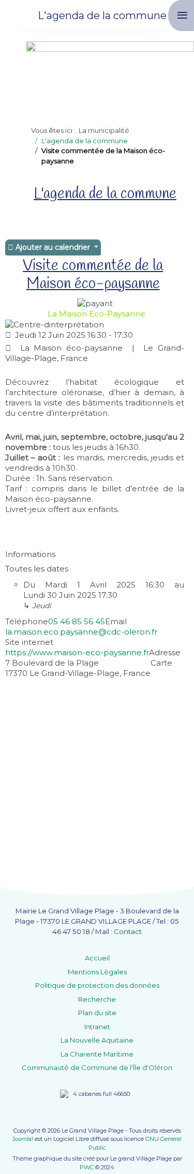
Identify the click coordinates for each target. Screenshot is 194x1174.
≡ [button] (182, 15)
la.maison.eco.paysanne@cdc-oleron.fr (81, 632)
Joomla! (22, 1138)
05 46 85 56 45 (76, 621)
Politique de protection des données (97, 985)
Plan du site (97, 1013)
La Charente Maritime (97, 1054)
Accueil (97, 958)
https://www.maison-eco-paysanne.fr (77, 652)
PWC (87, 1167)
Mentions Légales (97, 972)
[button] (171, 1151)
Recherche (97, 999)
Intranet (97, 1026)
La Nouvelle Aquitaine (97, 1040)
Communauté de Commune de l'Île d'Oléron (97, 1067)
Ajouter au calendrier (52, 247)
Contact (128, 931)
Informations (30, 554)
